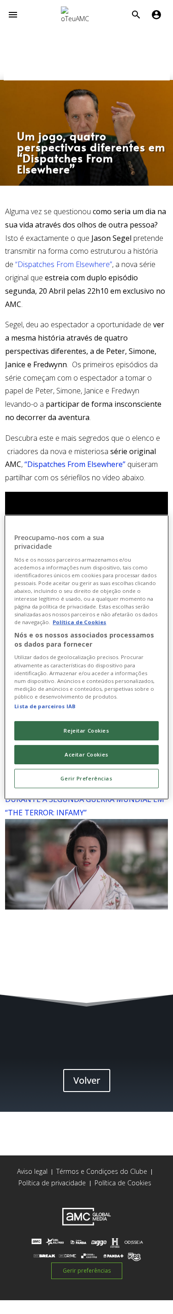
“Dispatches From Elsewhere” (63, 264)
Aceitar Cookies (86, 754)
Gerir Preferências (86, 778)
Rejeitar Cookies (86, 730)
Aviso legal (32, 1171)
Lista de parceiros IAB (45, 706)
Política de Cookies (123, 1182)
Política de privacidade (52, 1182)
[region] (86, 656)
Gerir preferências (87, 1270)
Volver (86, 1080)
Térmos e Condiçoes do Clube (101, 1171)
